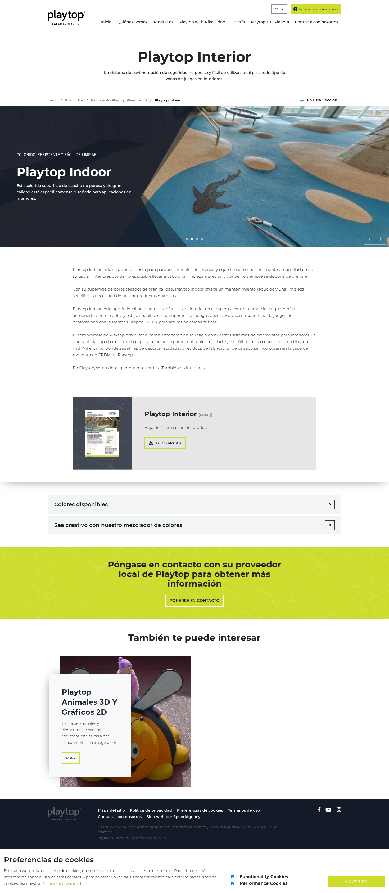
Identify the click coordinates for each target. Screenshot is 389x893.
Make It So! (356, 881)
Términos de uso (244, 810)
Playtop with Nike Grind (202, 22)
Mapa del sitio (111, 810)
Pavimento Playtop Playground (119, 100)
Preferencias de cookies (200, 810)
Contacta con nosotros (120, 816)
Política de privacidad (151, 810)
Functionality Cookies (264, 876)
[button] (369, 239)
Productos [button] (163, 22)
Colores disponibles (81, 504)
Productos (74, 100)
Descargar (168, 443)
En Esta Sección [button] (321, 100)
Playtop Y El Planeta (270, 22)
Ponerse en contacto (195, 600)
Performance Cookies (264, 883)
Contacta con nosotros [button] (316, 22)
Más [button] (70, 758)
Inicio (106, 22)
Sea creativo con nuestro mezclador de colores (118, 525)
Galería (238, 22)
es (277, 9)
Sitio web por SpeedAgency (173, 816)
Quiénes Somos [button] (132, 22)
